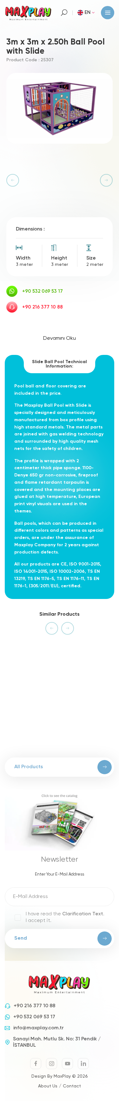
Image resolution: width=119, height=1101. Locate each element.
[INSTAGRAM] (51, 1063)
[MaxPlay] (28, 12)
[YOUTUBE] (67, 1063)
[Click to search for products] (64, 12)
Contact (72, 1086)
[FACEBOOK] (35, 1063)
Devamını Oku (59, 338)
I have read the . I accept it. (65, 917)
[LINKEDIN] (83, 1063)
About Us (47, 1086)
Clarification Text (82, 914)
